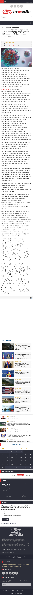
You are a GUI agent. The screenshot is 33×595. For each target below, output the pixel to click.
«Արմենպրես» (5, 89)
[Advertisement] (16, 316)
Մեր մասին (16, 556)
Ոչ (4, 513)
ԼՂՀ (15, 564)
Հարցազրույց (17, 566)
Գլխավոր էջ (8, 556)
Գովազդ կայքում (16, 557)
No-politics (21, 45)
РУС (5, 1)
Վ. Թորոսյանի (18, 593)
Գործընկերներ (24, 556)
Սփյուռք (19, 564)
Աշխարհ (8, 45)
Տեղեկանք (5, 566)
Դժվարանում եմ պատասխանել (12, 515)
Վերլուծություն (26, 564)
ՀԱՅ (2, 1)
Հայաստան (15, 45)
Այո (5, 512)
